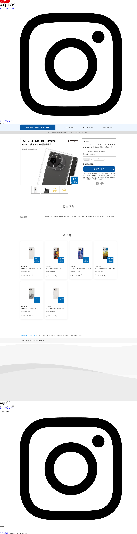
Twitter (102, 183)
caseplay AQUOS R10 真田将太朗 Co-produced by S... (54, 268)
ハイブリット (99, 159)
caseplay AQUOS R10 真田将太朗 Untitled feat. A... (105, 268)
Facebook (97, 183)
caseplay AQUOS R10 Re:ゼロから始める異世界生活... (56, 308)
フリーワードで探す (107, 127)
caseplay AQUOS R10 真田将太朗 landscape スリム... (28, 308)
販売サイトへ (99, 169)
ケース (87, 159)
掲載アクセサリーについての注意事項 (33, 341)
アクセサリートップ (69, 127)
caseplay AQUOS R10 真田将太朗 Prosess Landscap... (81, 268)
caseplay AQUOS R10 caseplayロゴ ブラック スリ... (31, 268)
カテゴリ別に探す (88, 127)
